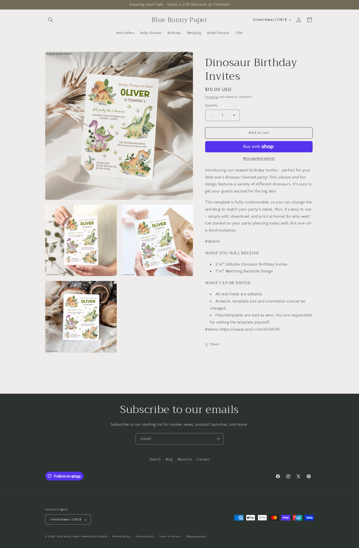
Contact (203, 459)
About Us (184, 459)
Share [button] (214, 344)
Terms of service (170, 536)
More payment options (259, 158)
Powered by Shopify (94, 536)
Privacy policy (145, 536)
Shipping (211, 97)
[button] (50, 19)
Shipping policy (196, 536)
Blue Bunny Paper (68, 536)
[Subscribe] (217, 439)
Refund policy (121, 536)
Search (155, 459)
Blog (169, 459)
